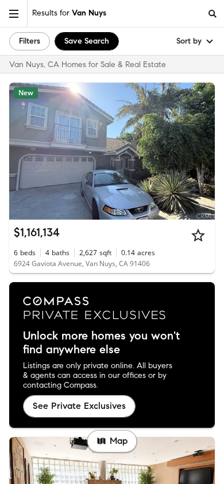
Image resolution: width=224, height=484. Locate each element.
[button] (14, 13)
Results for (69, 13)
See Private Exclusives (79, 405)
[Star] (198, 235)
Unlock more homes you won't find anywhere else (101, 343)
